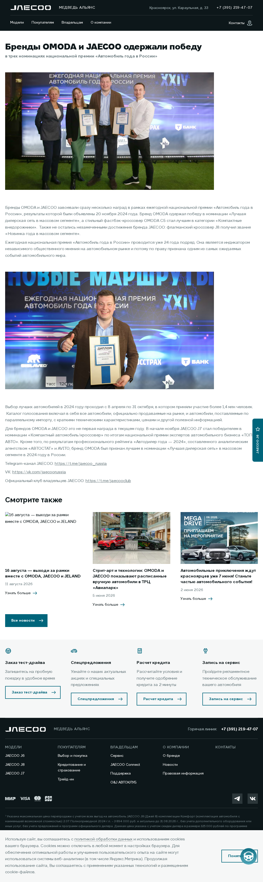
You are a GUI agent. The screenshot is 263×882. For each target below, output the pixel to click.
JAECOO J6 (15, 756)
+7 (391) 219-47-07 (239, 729)
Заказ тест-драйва (29, 692)
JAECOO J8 (15, 765)
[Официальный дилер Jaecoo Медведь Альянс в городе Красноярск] (30, 7)
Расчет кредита (158, 699)
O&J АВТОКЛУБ (123, 782)
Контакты (225, 747)
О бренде (171, 756)
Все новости (23, 620)
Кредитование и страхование (72, 767)
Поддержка (120, 773)
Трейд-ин (66, 779)
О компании (101, 22)
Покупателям (43, 22)
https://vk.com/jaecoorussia (39, 472)
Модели (17, 22)
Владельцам (72, 22)
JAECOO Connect (125, 765)
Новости (170, 765)
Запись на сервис (226, 699)
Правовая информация (183, 773)
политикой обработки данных (103, 839)
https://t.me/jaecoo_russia (81, 464)
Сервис (117, 756)
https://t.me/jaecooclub (108, 481)
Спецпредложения (96, 699)
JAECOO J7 (15, 773)
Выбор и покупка (72, 756)
